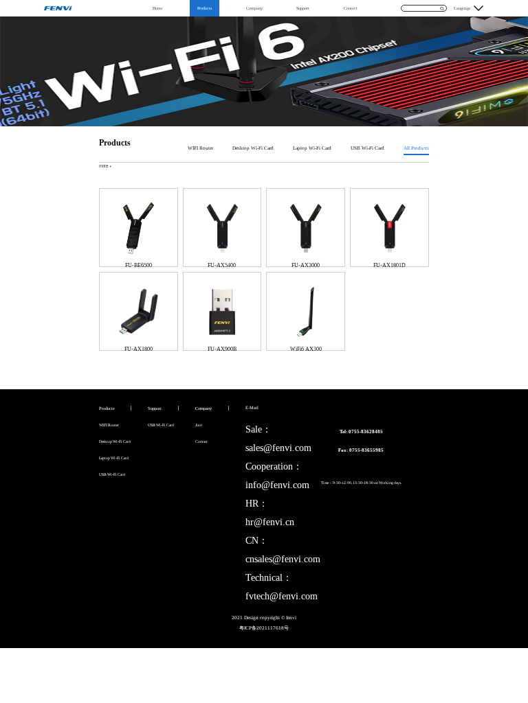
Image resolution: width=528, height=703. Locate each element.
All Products (416, 148)
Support (302, 8)
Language (462, 8)
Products (204, 8)
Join (198, 425)
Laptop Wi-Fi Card (312, 148)
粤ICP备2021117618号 (264, 628)
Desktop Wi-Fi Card (253, 148)
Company (254, 8)
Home (158, 8)
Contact (351, 8)
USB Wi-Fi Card (367, 148)
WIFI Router (200, 148)
